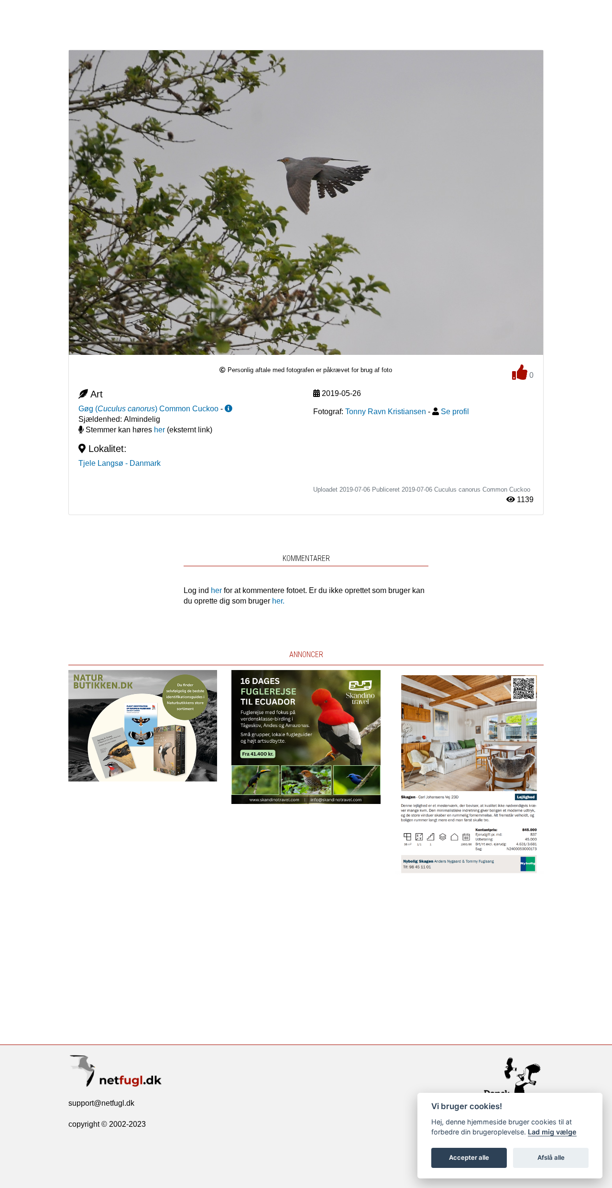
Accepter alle (469, 1157)
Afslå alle (551, 1157)
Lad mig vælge (552, 1132)
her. (278, 601)
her (159, 430)
